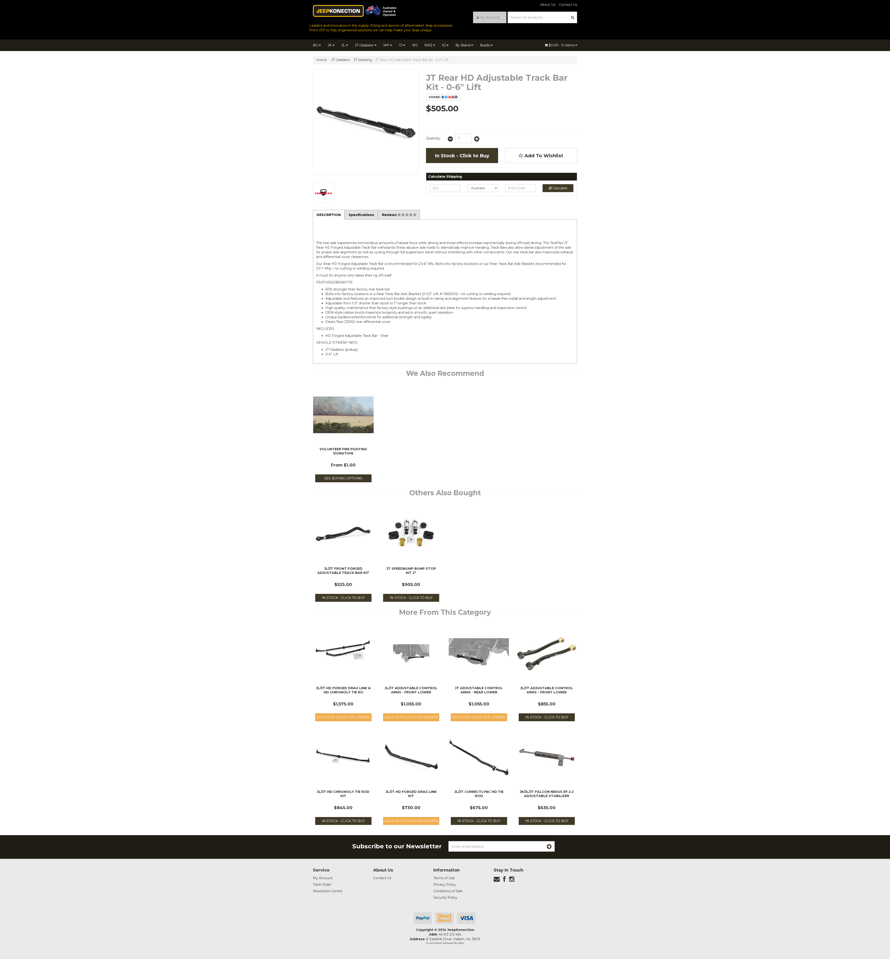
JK (330, 45)
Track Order (322, 884)
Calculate (559, 188)
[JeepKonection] (354, 11)
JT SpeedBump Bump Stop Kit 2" (411, 570)
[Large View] (323, 192)
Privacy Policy (444, 884)
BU (316, 45)
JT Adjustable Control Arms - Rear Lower (479, 690)
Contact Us (568, 5)
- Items (562, 45)
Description (329, 215)
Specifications (361, 215)
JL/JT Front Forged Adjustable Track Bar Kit (343, 570)
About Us (547, 5)
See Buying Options (343, 478)
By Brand (463, 45)
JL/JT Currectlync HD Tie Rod (479, 794)
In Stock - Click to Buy (462, 155)
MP (386, 45)
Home (321, 60)
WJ (414, 45)
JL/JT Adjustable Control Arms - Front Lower (411, 690)
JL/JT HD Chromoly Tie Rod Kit (343, 794)
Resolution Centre (327, 891)
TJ (401, 45)
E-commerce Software (439, 943)
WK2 (428, 45)
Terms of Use (444, 878)
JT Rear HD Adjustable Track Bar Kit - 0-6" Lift (411, 60)
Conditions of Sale (447, 891)
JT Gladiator (365, 45)
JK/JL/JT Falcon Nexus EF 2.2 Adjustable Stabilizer (547, 794)
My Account (323, 878)
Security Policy (445, 897)
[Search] (572, 17)
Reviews (389, 215)
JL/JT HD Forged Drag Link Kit (411, 794)
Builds (485, 45)
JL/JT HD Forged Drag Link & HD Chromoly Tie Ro (343, 690)
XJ (444, 45)
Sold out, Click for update (343, 717)
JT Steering (362, 60)
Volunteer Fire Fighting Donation (343, 451)
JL (343, 45)
